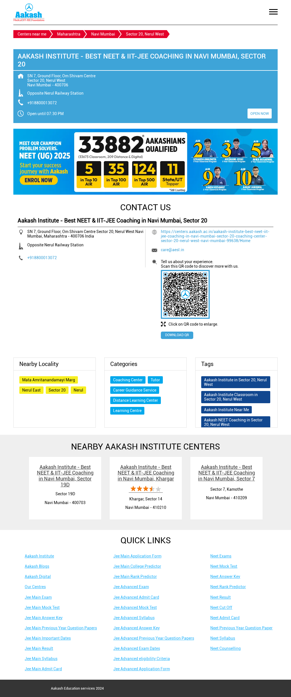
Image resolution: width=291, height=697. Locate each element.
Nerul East (31, 390)
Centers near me (32, 34)
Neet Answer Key (225, 576)
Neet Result (220, 597)
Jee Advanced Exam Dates (136, 648)
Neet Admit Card (225, 617)
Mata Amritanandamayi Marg (48, 380)
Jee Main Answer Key (44, 617)
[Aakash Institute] (28, 12)
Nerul (78, 390)
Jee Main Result (39, 648)
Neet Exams (220, 556)
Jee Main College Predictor (137, 566)
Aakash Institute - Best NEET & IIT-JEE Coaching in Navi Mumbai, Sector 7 (226, 473)
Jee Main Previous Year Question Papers (61, 628)
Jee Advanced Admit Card (136, 597)
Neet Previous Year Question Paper (241, 628)
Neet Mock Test (223, 566)
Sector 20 (57, 390)
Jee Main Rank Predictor (135, 576)
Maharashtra (68, 34)
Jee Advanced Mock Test (135, 607)
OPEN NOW (259, 113)
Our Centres (35, 586)
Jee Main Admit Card (43, 669)
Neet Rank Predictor (228, 586)
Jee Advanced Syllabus (134, 617)
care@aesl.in (172, 249)
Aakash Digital (38, 576)
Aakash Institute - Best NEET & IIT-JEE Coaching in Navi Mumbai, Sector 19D (65, 476)
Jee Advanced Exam (131, 586)
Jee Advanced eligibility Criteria (141, 658)
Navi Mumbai (103, 34)
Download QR (177, 335)
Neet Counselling (225, 648)
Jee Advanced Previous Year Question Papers (153, 638)
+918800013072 (42, 103)
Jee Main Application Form (137, 556)
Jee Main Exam (38, 597)
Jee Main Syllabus (41, 658)
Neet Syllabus (222, 638)
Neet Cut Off (221, 607)
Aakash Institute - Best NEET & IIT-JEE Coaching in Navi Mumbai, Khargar (146, 473)
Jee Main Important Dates (48, 638)
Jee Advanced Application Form (141, 669)
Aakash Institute (39, 556)
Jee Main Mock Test (42, 607)
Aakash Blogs (37, 566)
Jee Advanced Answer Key (136, 628)
